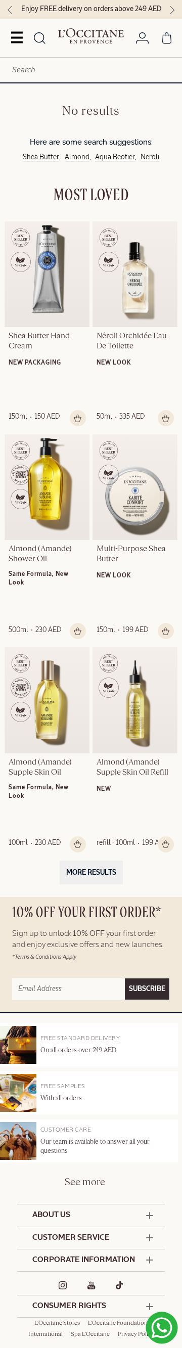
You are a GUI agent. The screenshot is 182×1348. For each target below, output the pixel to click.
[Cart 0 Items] (166, 39)
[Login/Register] (142, 39)
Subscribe (147, 989)
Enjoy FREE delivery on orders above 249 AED (91, 9)
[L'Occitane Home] (91, 36)
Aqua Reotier (115, 157)
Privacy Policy (136, 1334)
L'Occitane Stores (57, 1323)
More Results (91, 872)
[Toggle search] (39, 39)
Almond (77, 157)
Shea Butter (41, 157)
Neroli (150, 157)
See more (85, 1182)
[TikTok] (119, 1285)
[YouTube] (91, 1285)
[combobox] (91, 70)
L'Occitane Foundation (118, 1323)
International (45, 1334)
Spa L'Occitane (90, 1334)
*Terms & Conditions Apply (44, 957)
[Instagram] (63, 1285)
